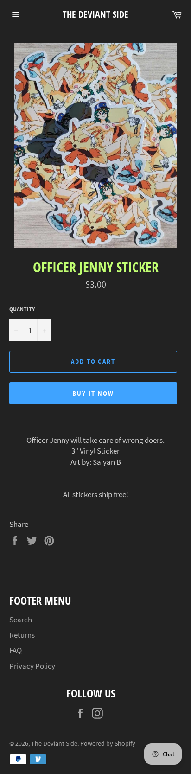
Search (20, 619)
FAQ (15, 650)
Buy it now (93, 393)
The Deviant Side (95, 14)
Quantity (22, 309)
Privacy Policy (32, 666)
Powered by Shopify (107, 744)
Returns (22, 635)
